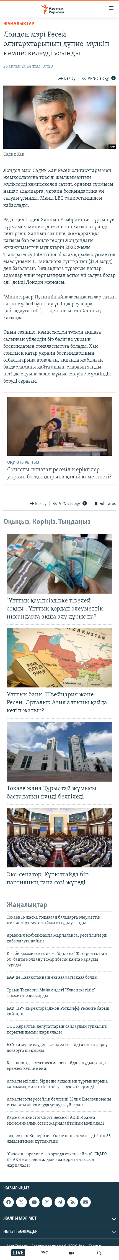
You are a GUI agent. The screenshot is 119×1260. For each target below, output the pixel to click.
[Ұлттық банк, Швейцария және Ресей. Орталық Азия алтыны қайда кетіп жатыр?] (59, 657)
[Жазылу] (85, 1202)
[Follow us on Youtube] (34, 1202)
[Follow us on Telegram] (60, 1202)
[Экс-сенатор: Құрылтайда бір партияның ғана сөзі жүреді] (59, 837)
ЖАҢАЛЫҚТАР (18, 24)
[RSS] (72, 1202)
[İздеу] (99, 1253)
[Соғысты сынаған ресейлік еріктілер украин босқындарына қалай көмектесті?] (59, 426)
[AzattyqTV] (71, 1253)
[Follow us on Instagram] (47, 1202)
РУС (44, 1253)
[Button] (67, 78)
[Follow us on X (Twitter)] (21, 1202)
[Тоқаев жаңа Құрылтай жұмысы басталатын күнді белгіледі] (59, 752)
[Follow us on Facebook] (8, 1202)
